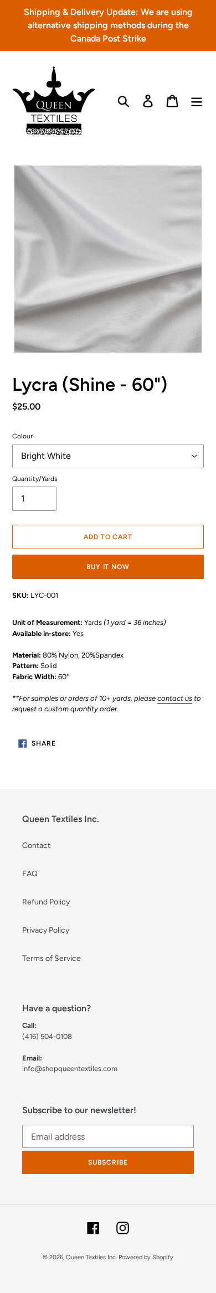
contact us (174, 698)
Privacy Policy (45, 930)
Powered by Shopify (146, 1257)
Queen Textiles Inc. (91, 1257)
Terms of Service (51, 958)
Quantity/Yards (35, 479)
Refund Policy (46, 902)
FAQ (30, 873)
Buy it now (108, 567)
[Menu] (196, 101)
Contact (36, 845)
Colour (22, 436)
